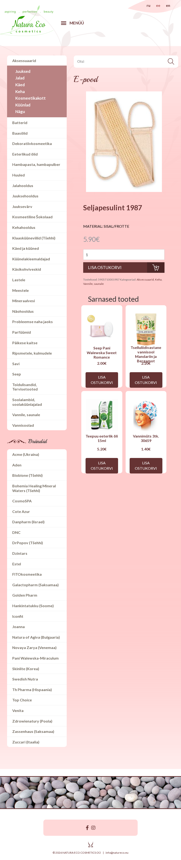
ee (158, 5)
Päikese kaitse (24, 342)
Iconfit (17, 616)
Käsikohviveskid (26, 269)
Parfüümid (21, 332)
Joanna (18, 626)
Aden (16, 465)
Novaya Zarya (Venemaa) (34, 647)
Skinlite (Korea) (25, 668)
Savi (16, 363)
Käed (20, 84)
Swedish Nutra (25, 679)
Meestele (20, 290)
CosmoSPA (22, 501)
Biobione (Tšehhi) (27, 475)
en (168, 5)
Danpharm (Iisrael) (28, 522)
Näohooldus (23, 311)
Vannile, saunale (26, 414)
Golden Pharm (24, 595)
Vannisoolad (23, 425)
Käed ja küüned (25, 248)
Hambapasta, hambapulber (36, 164)
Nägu (20, 111)
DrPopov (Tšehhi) (27, 542)
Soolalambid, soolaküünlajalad (27, 402)
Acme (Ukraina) (25, 454)
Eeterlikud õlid (25, 154)
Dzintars (19, 553)
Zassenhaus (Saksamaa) (33, 731)
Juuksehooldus (25, 196)
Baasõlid (20, 133)
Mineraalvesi (23, 300)
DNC (16, 532)
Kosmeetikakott (30, 98)
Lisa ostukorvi (102, 380)
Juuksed (22, 71)
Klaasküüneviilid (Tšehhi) (33, 238)
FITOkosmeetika (27, 574)
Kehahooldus (23, 227)
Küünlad (22, 104)
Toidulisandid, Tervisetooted (25, 386)
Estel (16, 564)
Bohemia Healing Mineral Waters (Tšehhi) (34, 488)
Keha (20, 91)
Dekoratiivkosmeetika (32, 143)
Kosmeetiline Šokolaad (32, 217)
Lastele (18, 280)
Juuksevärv (22, 206)
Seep (16, 374)
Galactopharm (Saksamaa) (35, 584)
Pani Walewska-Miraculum (35, 658)
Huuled (18, 175)
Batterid (19, 122)
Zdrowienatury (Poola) (32, 721)
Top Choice (22, 700)
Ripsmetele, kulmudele (32, 353)
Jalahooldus (22, 185)
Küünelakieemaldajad (31, 259)
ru (148, 5)
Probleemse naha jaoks (32, 321)
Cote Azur (21, 511)
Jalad (20, 77)
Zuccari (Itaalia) (25, 742)
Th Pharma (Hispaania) (32, 689)
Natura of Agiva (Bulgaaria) (36, 637)
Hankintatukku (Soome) (33, 605)
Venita (18, 710)
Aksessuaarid (24, 60)
